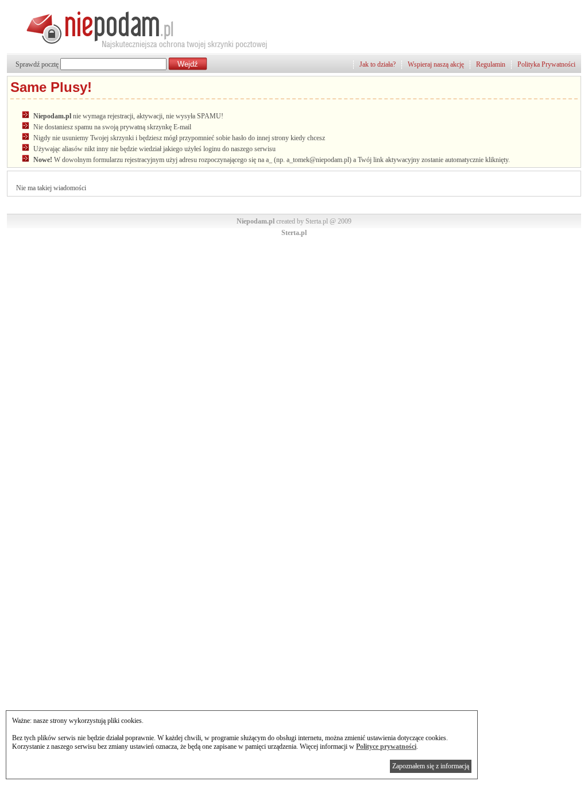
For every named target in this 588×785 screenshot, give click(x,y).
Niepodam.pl (255, 221)
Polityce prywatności (386, 746)
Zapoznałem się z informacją (430, 766)
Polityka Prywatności (546, 64)
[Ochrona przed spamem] (138, 49)
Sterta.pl (294, 233)
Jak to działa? (377, 64)
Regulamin (490, 64)
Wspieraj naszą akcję (436, 64)
